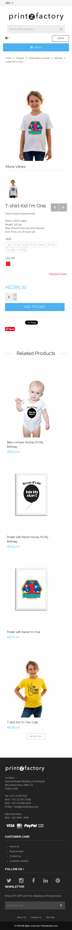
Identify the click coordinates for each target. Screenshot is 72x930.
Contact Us (36, 917)
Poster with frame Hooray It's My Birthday (27, 539)
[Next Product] (63, 207)
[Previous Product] (55, 207)
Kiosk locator (17, 851)
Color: (10, 258)
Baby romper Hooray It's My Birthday (25, 444)
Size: (8, 239)
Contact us (15, 856)
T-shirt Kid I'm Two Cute (22, 722)
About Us (21, 917)
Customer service (19, 861)
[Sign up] (61, 905)
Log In (60, 38)
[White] (13, 263)
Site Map (50, 917)
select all (36, 736)
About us (14, 846)
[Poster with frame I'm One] (32, 589)
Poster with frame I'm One (23, 632)
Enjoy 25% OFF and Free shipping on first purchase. (33, 896)
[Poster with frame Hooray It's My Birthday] (32, 494)
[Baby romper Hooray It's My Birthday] (32, 399)
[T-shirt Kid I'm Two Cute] (32, 680)
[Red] (8, 263)
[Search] (61, 29)
